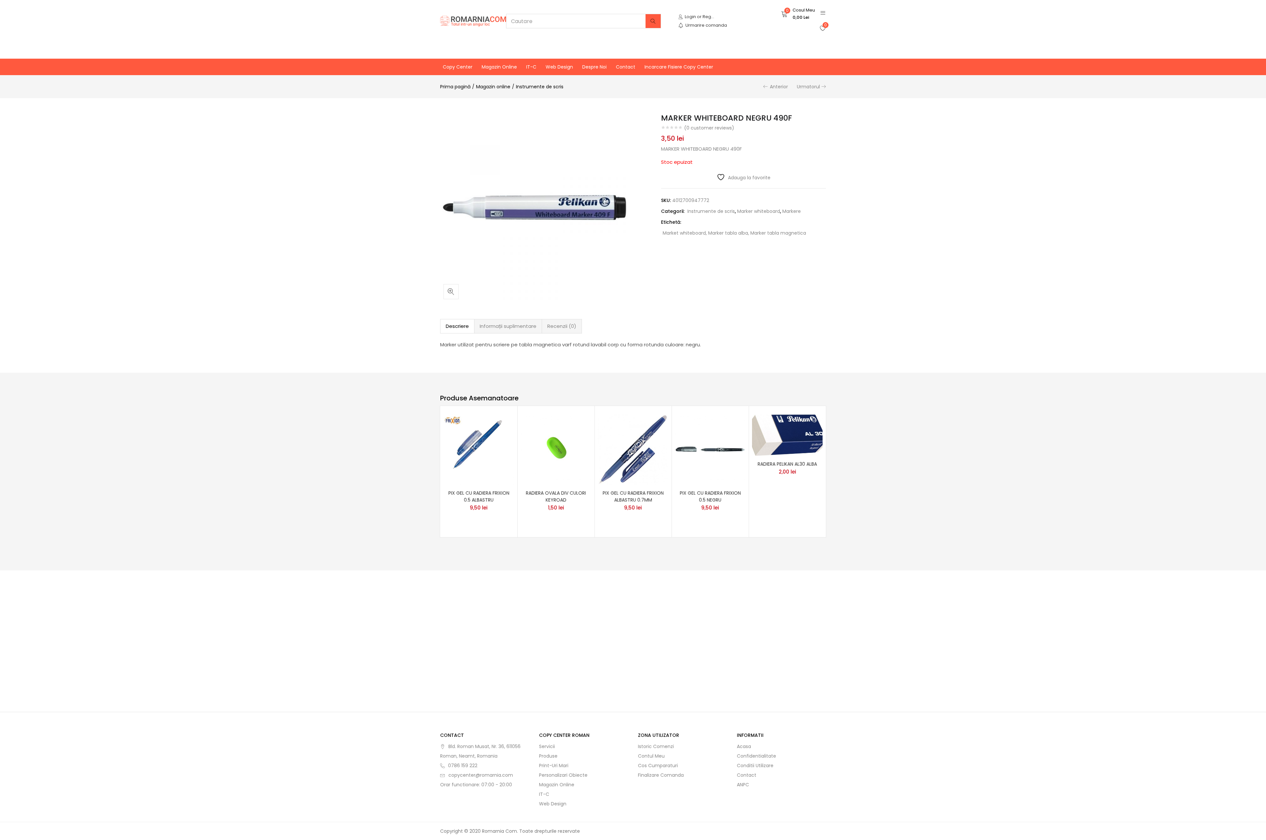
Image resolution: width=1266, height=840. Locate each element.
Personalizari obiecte (563, 775)
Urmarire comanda (706, 25)
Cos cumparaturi (658, 765)
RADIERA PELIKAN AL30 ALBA (787, 464)
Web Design (559, 67)
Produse (548, 756)
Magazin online (499, 67)
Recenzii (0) (561, 326)
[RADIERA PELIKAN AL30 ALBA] (787, 434)
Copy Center (457, 67)
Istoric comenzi (656, 746)
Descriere (457, 326)
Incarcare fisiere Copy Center (679, 67)
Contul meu (651, 756)
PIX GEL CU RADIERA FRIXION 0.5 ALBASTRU (478, 496)
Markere (791, 211)
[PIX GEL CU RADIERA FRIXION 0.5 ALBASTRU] (478, 449)
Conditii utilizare (755, 765)
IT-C (531, 67)
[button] (798, 14)
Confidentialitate (756, 756)
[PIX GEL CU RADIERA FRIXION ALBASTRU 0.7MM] (633, 449)
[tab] (457, 326)
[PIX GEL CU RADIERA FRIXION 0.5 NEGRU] (710, 449)
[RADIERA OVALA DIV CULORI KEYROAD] (556, 449)
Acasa (744, 746)
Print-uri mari (553, 765)
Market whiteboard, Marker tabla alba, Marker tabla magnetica (734, 233)
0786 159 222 (462, 765)
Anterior (779, 86)
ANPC (743, 784)
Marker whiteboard (758, 211)
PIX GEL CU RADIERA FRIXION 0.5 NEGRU (710, 496)
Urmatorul (808, 86)
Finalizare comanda (661, 775)
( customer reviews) (709, 128)
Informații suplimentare (508, 326)
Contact (625, 67)
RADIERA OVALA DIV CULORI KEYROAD (556, 496)
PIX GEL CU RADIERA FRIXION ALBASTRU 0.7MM (633, 496)
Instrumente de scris (539, 86)
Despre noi (594, 67)
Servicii (547, 746)
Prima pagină (455, 86)
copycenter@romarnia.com (480, 775)
